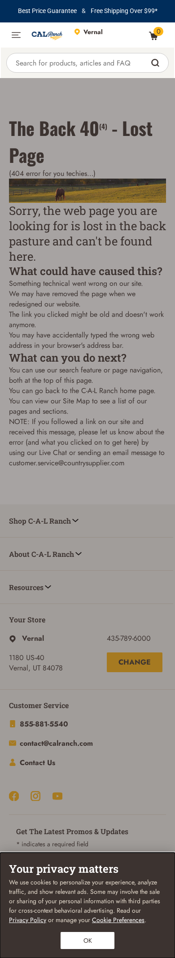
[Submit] (156, 63)
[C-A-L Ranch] (47, 35)
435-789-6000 (129, 638)
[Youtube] (57, 796)
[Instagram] (35, 796)
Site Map (76, 401)
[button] (16, 35)
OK (87, 940)
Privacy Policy (27, 919)
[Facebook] (14, 796)
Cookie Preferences (118, 919)
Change (134, 662)
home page (136, 390)
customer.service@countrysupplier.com (66, 463)
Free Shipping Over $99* (124, 10)
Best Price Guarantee (47, 10)
